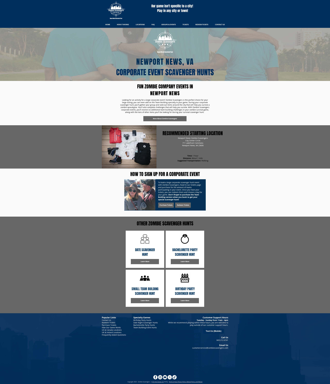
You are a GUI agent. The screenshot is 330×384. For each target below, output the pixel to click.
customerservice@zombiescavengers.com (210, 348)
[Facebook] (155, 377)
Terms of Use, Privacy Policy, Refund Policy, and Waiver (186, 382)
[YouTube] (165, 377)
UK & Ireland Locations (111, 332)
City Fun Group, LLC (158, 382)
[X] (170, 377)
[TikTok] (174, 377)
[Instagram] (160, 377)
